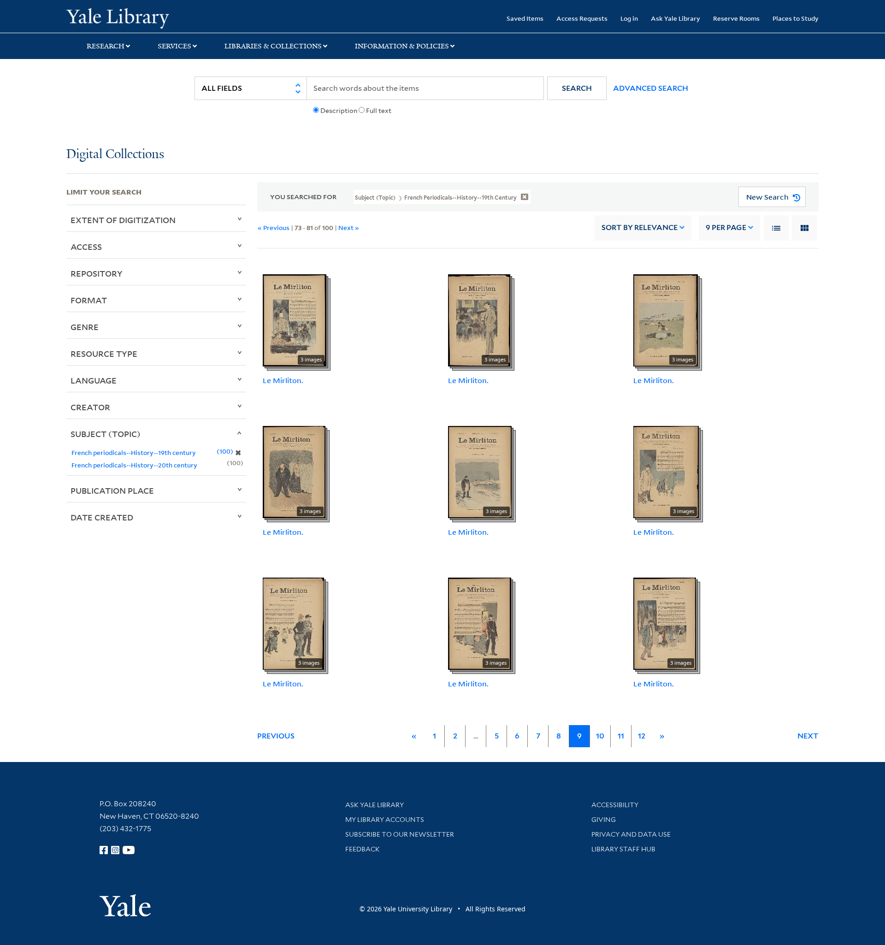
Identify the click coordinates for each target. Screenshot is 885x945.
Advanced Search (650, 88)
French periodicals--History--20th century (134, 465)
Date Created (102, 517)
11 (621, 736)
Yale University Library (122, 17)
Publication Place (112, 490)
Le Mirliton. (283, 380)
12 (641, 736)
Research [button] (105, 46)
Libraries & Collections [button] (273, 46)
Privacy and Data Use (631, 834)
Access (86, 246)
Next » (348, 227)
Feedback (362, 849)
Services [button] (174, 46)
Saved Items (525, 18)
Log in (629, 18)
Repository (97, 273)
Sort (640, 227)
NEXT (808, 736)
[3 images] (294, 319)
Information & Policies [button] (402, 46)
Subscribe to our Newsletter (399, 834)
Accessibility (614, 805)
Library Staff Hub (623, 849)
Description (338, 110)
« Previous (273, 227)
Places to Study (796, 18)
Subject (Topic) (106, 433)
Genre (85, 326)
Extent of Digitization (123, 219)
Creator (90, 407)
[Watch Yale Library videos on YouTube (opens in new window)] (129, 850)
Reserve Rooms (736, 18)
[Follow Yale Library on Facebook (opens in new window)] (104, 850)
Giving (603, 819)
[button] (577, 88)
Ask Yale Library (675, 18)
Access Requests (582, 18)
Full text (378, 110)
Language (94, 380)
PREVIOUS (276, 736)
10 (600, 736)
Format (89, 300)
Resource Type (104, 353)
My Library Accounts (384, 819)
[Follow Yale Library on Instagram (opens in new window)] (115, 850)
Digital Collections (115, 155)
